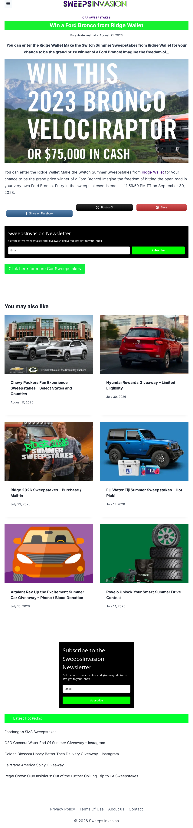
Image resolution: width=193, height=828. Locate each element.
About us (116, 809)
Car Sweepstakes (96, 17)
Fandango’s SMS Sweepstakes (30, 732)
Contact (136, 809)
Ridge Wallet (153, 172)
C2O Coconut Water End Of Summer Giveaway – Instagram (55, 742)
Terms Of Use (92, 809)
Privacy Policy (62, 809)
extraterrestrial (85, 35)
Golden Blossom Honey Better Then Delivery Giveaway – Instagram (62, 754)
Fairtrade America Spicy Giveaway (34, 765)
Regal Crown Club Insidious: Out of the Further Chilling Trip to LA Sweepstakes (71, 776)
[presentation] (49, 344)
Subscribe (158, 250)
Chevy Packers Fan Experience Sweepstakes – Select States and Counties (41, 388)
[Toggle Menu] (8, 4)
